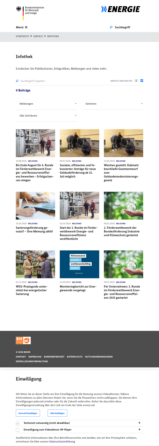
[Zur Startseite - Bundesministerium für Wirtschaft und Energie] (31, 13)
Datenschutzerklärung (62, 441)
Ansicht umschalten (121, 80)
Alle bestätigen (57, 413)
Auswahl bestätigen (27, 413)
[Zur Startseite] (120, 13)
